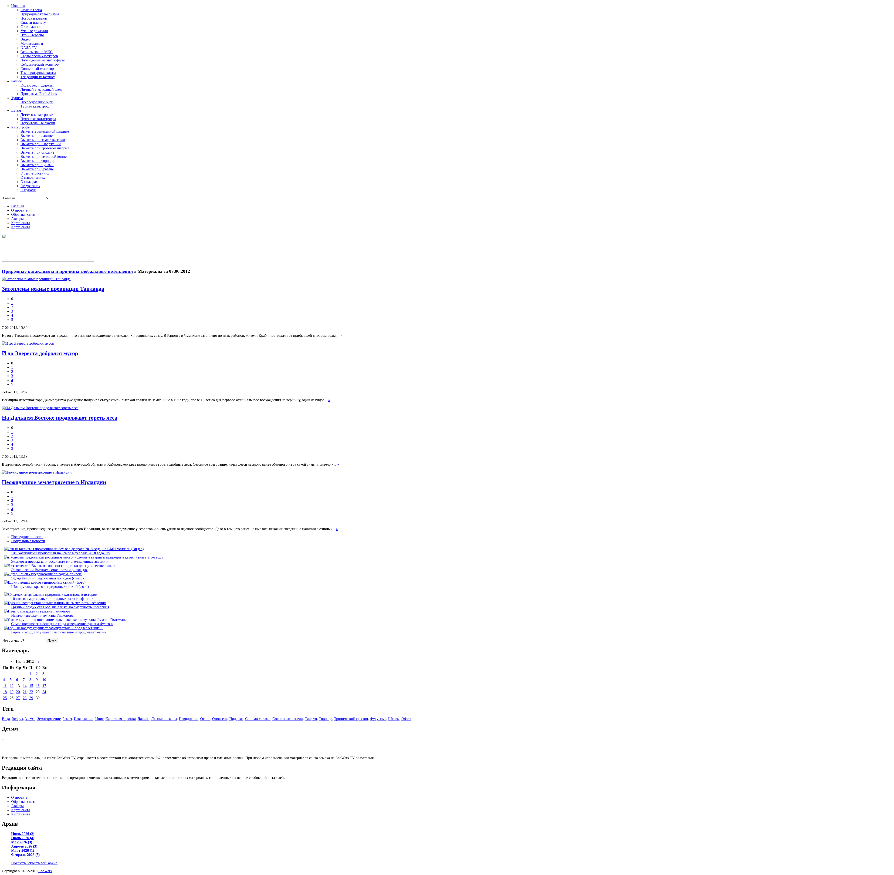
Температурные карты (38, 73)
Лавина (143, 719)
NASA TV (28, 48)
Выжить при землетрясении (42, 140)
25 (5, 698)
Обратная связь (23, 214)
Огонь (205, 719)
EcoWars (45, 871)
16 (38, 686)
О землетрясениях (34, 173)
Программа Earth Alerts (38, 94)
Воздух (17, 719)
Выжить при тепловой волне (43, 156)
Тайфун (311, 719)
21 (25, 692)
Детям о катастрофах (37, 115)
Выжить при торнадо (37, 161)
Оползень (219, 719)
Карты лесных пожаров (39, 56)
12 (12, 686)
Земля (67, 719)
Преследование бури (36, 102)
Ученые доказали (34, 31)
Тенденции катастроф (37, 77)
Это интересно (32, 35)
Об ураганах (30, 186)
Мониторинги (31, 43)
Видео (25, 39)
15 (31, 686)
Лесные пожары (164, 719)
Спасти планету (33, 22)
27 (18, 698)
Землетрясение (49, 719)
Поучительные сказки (37, 123)
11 (5, 686)
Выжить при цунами (37, 165)
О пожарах (29, 182)
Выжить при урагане (37, 169)
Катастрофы (20, 127)
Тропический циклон (351, 719)
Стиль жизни (30, 27)
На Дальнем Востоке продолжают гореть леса (59, 418)
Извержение (83, 719)
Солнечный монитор (37, 69)
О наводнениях (32, 177)
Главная (17, 206)
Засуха (30, 719)
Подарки (236, 719)
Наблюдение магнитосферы (42, 60)
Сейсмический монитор (39, 64)
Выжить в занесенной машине (44, 131)
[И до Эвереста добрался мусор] (28, 343)
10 (44, 680)
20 (18, 692)
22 (31, 692)
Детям (16, 110)
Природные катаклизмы (39, 14)
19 (12, 692)
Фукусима (378, 719)
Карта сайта (20, 223)
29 (31, 698)
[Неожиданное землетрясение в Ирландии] (37, 472)
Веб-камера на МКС (36, 52)
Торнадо (325, 719)
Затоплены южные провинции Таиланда (53, 289)
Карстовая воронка (120, 719)
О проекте (19, 210)
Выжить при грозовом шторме (44, 148)
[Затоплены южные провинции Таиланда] (36, 279)
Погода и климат (33, 18)
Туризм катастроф (34, 106)
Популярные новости (28, 541)
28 (25, 698)
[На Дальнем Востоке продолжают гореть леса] (40, 408)
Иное (99, 719)
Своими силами (258, 719)
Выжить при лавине (36, 136)
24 (44, 692)
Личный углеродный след (41, 89)
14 (25, 686)
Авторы (17, 219)
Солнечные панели (287, 719)
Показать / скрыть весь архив (34, 863)
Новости (18, 6)
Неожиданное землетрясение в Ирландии (54, 482)
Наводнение (188, 719)
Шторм (394, 719)
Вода (6, 719)
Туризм (17, 98)
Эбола (406, 719)
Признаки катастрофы (38, 119)
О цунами (28, 190)
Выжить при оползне (37, 152)
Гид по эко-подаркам (37, 85)
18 (5, 692)
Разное (16, 81)
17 (44, 686)
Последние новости (27, 537)
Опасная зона (31, 10)
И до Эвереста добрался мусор (40, 353)
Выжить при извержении (40, 144)
